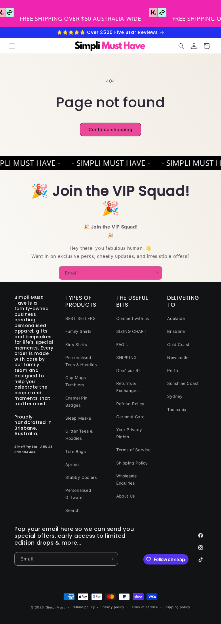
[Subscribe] (155, 273)
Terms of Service (133, 449)
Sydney (175, 396)
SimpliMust (55, 607)
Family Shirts (78, 331)
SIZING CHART (131, 331)
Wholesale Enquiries (126, 479)
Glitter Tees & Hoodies (79, 435)
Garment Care (130, 416)
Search (72, 510)
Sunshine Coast (183, 383)
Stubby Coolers (81, 477)
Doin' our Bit (128, 370)
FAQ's (122, 344)
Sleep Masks (78, 418)
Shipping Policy (132, 462)
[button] (12, 46)
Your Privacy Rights (129, 433)
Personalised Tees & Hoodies (81, 361)
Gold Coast (178, 344)
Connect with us (132, 318)
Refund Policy (130, 403)
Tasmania (176, 409)
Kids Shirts (76, 344)
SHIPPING (126, 357)
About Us (125, 496)
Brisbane (176, 331)
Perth (172, 370)
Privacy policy (112, 607)
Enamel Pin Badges (76, 401)
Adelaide (176, 318)
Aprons (72, 464)
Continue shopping (110, 129)
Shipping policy (176, 607)
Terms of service (144, 607)
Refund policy (83, 607)
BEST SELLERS (80, 318)
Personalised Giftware (78, 494)
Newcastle (177, 357)
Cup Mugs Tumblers (75, 381)
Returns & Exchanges (127, 387)
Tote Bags (75, 451)
